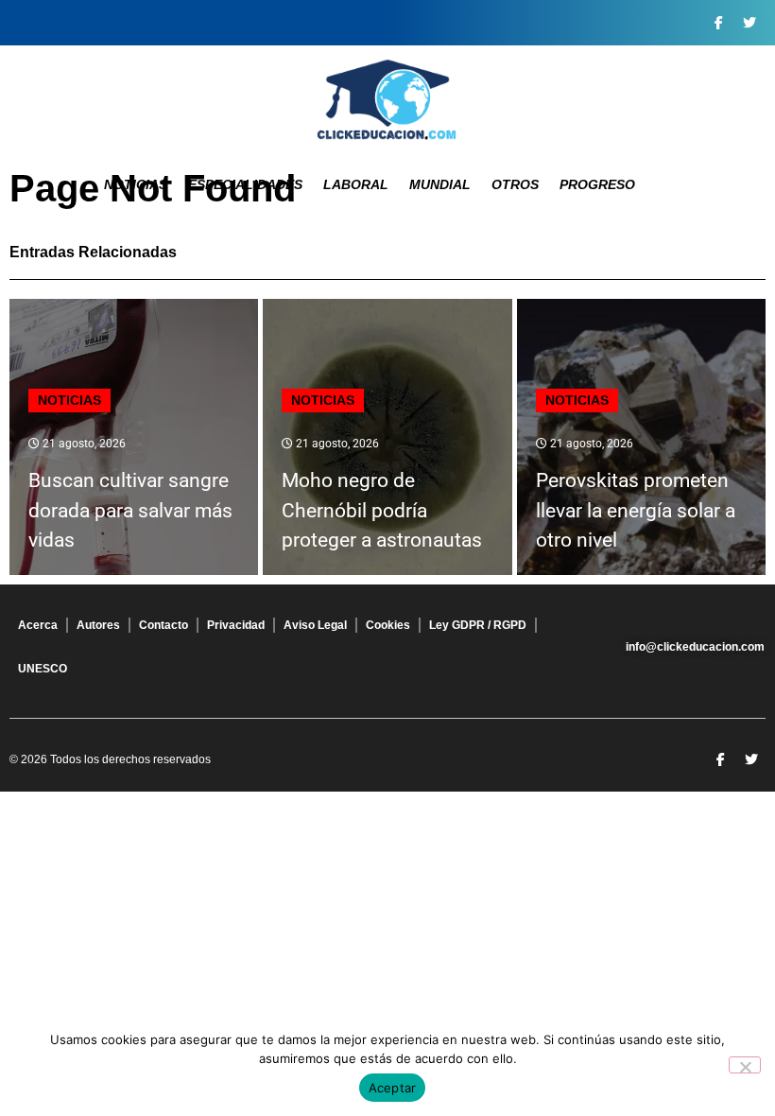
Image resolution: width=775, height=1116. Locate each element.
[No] (745, 1064)
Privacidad (236, 625)
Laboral (355, 184)
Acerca (38, 625)
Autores (98, 625)
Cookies (388, 625)
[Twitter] (749, 22)
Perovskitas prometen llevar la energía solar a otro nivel (635, 510)
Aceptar (393, 1087)
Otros (515, 184)
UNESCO (42, 668)
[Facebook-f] (718, 22)
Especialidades (245, 184)
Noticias (135, 184)
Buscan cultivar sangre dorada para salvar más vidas (130, 510)
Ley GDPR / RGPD (477, 625)
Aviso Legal (315, 625)
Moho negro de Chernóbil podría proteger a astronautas (382, 510)
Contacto (163, 625)
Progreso (597, 184)
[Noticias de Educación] (387, 99)
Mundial (440, 184)
